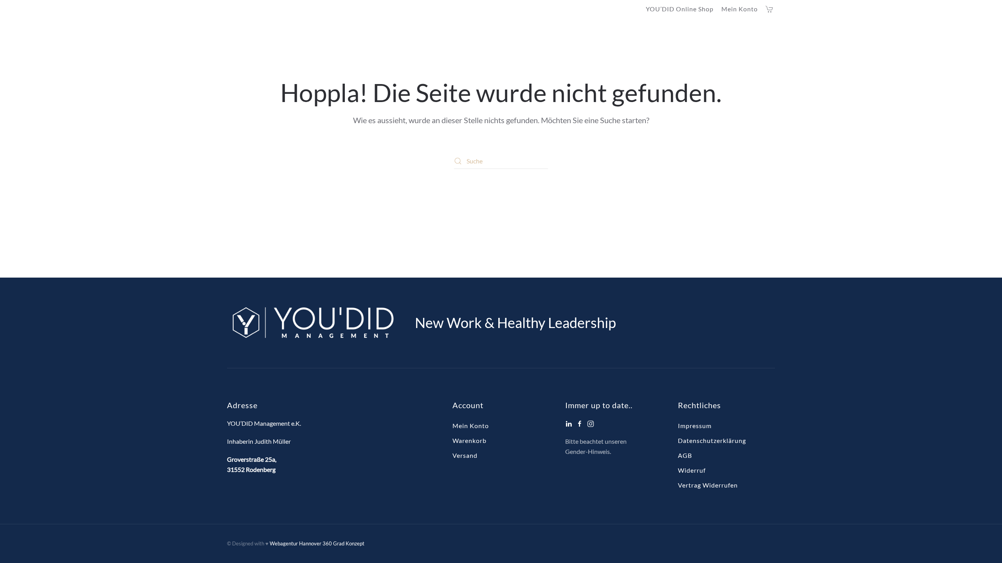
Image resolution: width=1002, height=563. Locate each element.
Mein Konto (739, 9)
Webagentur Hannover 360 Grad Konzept (317, 543)
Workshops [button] (666, 34)
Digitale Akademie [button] (602, 34)
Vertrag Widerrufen (708, 485)
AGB (685, 455)
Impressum (695, 425)
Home (413, 34)
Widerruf (692, 470)
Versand (465, 455)
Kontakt (762, 34)
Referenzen (721, 34)
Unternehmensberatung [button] (517, 34)
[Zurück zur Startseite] (276, 35)
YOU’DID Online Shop (680, 9)
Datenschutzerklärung (712, 440)
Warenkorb (469, 440)
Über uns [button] (447, 34)
